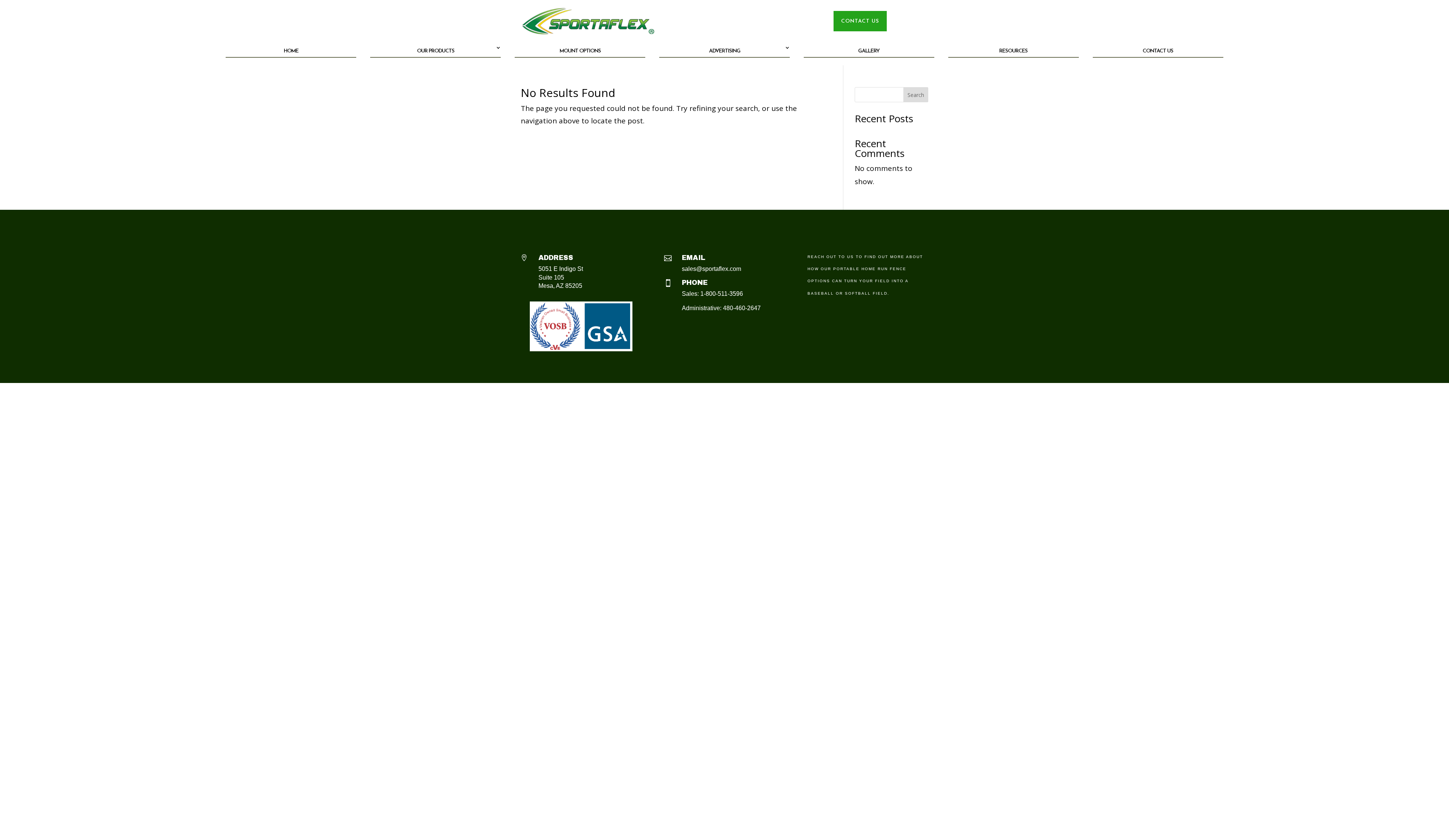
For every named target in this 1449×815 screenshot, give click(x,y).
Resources (1013, 51)
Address (555, 257)
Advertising (724, 51)
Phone (695, 282)
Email (693, 257)
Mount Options (580, 51)
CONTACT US (860, 21)
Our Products (435, 51)
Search (916, 94)
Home (291, 51)
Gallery (869, 51)
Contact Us (1158, 51)
